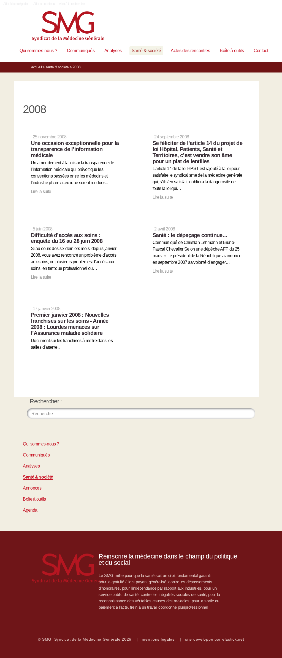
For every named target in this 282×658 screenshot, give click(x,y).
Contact (261, 50)
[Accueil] (141, 27)
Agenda (30, 510)
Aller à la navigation (16, 4)
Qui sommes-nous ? (38, 50)
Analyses (113, 50)
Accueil (36, 67)
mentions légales (158, 639)
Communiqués (80, 50)
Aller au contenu (44, 4)
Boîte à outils (232, 50)
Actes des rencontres (190, 50)
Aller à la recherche (72, 4)
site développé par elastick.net (214, 639)
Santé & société (146, 50)
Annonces (32, 488)
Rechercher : (46, 401)
